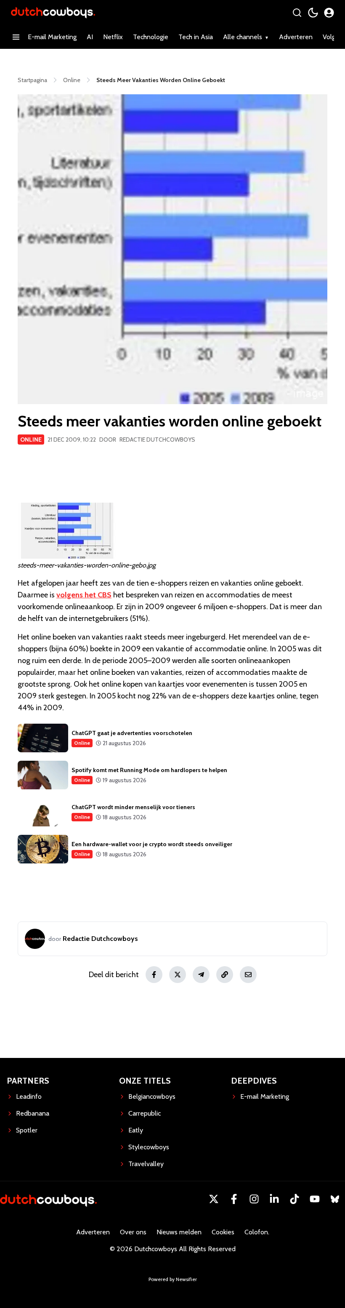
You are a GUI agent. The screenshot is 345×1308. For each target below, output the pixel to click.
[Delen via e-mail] (248, 974)
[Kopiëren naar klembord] (224, 974)
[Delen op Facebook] (154, 974)
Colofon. (256, 1232)
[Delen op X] (177, 974)
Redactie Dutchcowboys (157, 439)
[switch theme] (313, 13)
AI (90, 37)
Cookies (223, 1232)
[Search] (297, 13)
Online (31, 439)
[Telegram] (201, 974)
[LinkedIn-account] (274, 1199)
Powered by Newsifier (173, 1279)
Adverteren (296, 37)
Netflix (113, 37)
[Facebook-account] (234, 1199)
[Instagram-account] (254, 1199)
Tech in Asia (195, 37)
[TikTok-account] (294, 1199)
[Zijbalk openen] (16, 37)
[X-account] (214, 1199)
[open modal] (329, 13)
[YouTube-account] (315, 1199)
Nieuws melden (179, 1232)
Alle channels (242, 37)
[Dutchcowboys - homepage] (53, 12)
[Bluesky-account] (335, 1199)
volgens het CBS (83, 594)
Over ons (133, 1232)
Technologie (150, 37)
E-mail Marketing (52, 37)
